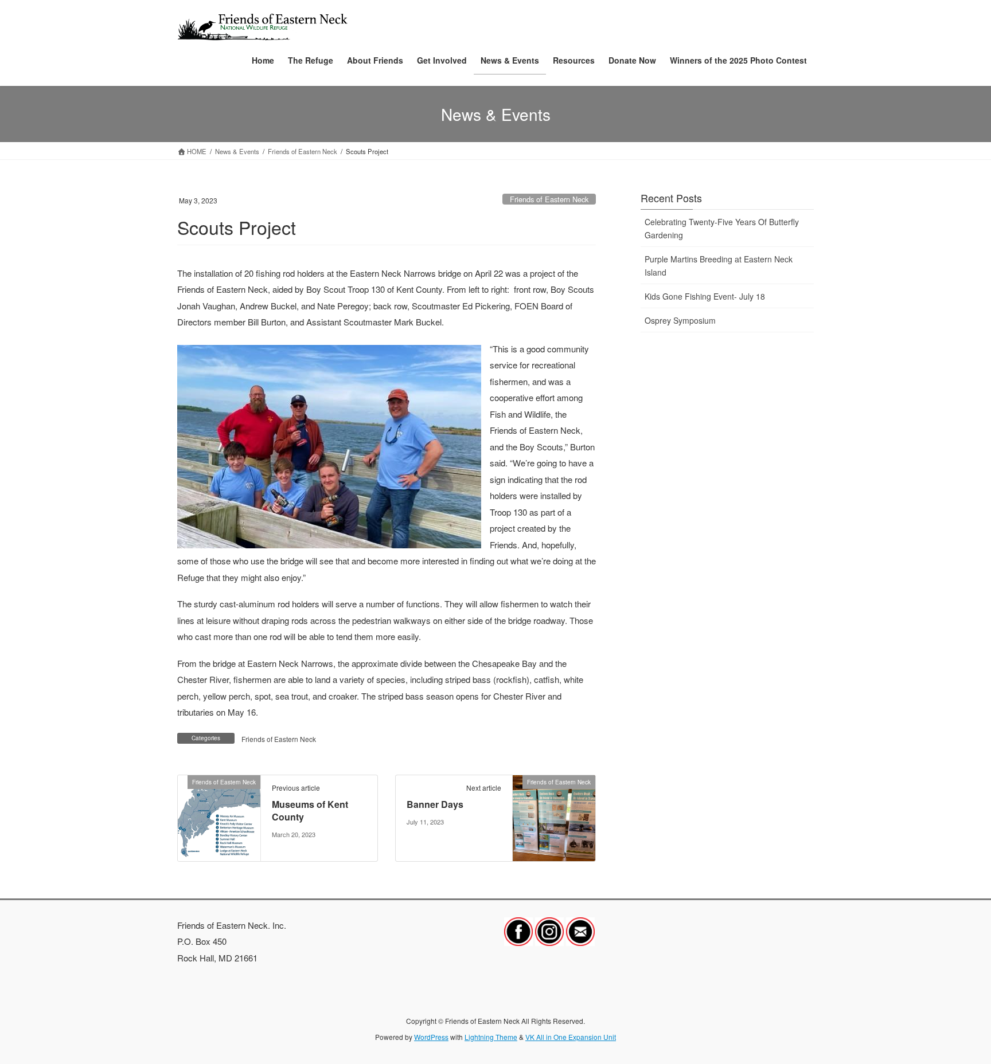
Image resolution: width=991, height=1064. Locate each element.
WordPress (431, 1037)
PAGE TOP (959, 1022)
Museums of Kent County (310, 810)
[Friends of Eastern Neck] (219, 816)
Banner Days (435, 804)
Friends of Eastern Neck (549, 199)
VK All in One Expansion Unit (570, 1037)
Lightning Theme (491, 1037)
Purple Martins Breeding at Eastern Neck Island (719, 265)
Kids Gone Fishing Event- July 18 (705, 296)
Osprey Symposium (680, 320)
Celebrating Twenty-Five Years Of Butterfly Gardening (722, 228)
